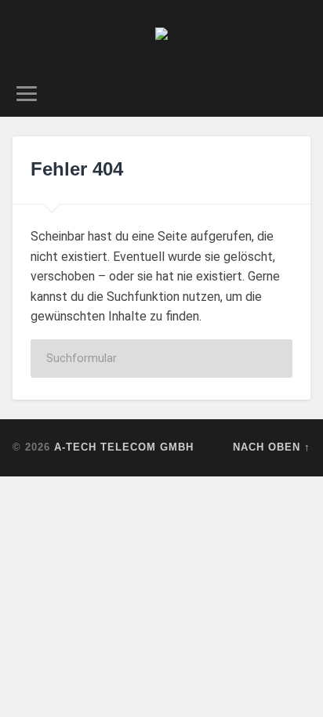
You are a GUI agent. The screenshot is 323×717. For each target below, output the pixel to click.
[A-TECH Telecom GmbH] (161, 35)
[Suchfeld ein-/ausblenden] (297, 94)
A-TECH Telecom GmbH (124, 447)
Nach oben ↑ (271, 447)
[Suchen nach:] (161, 358)
